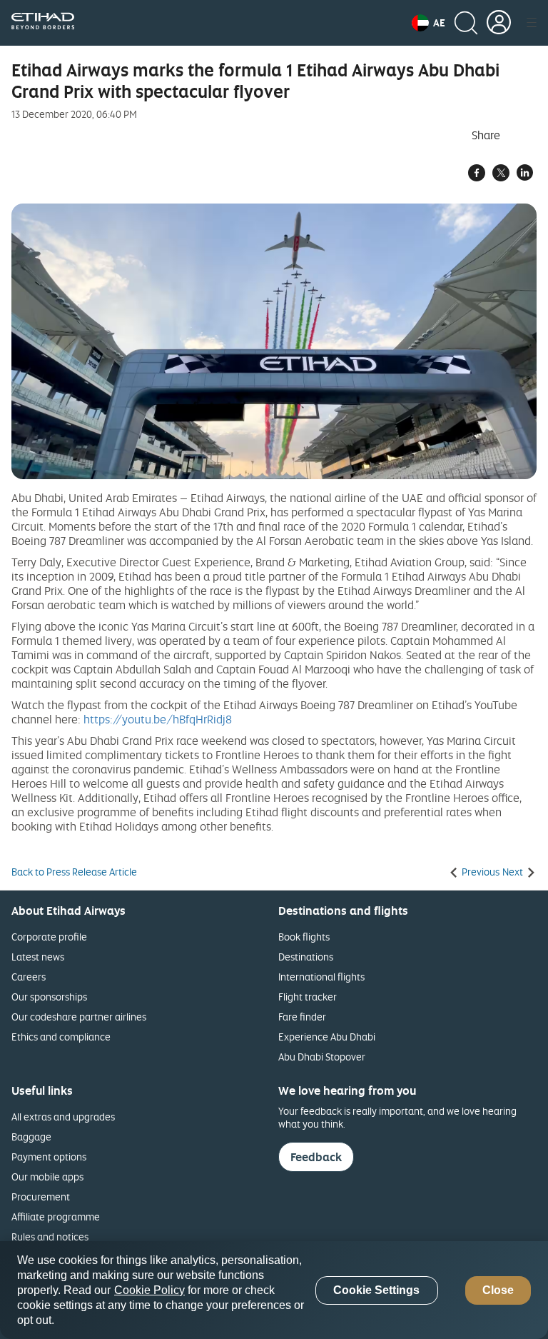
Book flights (304, 936)
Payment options (48, 1156)
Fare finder (302, 1016)
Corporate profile (49, 936)
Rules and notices (49, 1236)
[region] (274, 1290)
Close (498, 1290)
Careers (28, 976)
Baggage (31, 1136)
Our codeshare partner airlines (78, 1016)
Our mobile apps (47, 1176)
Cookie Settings (376, 1290)
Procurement (40, 1196)
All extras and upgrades (63, 1116)
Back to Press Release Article (74, 872)
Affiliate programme (55, 1216)
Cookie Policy (149, 1290)
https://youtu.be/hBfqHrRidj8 (157, 719)
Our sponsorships (49, 996)
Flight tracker (307, 996)
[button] (428, 22)
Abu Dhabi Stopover (321, 1056)
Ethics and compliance (61, 1036)
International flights (321, 976)
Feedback (316, 1157)
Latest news (37, 956)
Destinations (305, 956)
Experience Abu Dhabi (326, 1036)
